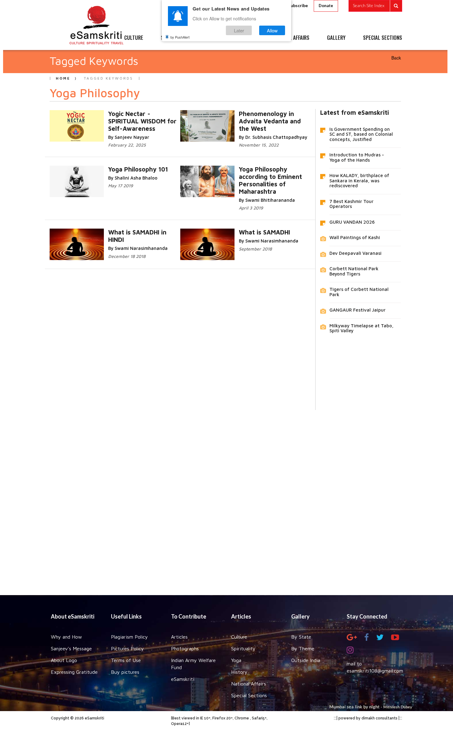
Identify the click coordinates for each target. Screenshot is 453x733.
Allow (272, 30)
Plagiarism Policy (129, 637)
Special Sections (249, 695)
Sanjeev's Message (71, 648)
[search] (375, 6)
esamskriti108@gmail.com (375, 670)
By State (301, 637)
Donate (326, 5)
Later (239, 30)
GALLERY (336, 38)
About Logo (64, 660)
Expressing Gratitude (74, 672)
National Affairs (248, 683)
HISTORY (245, 38)
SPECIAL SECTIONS (382, 38)
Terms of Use (126, 660)
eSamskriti (182, 679)
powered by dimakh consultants (367, 718)
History (239, 672)
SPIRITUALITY (175, 38)
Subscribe (298, 5)
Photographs (185, 648)
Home (63, 78)
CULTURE (133, 38)
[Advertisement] (226, 498)
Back (396, 58)
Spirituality (243, 648)
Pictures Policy (127, 648)
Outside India (305, 660)
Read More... (115, 119)
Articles (179, 637)
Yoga (236, 660)
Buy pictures (125, 672)
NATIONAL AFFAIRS (290, 38)
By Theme (302, 648)
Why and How (66, 637)
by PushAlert (180, 37)
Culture (239, 637)
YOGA (212, 38)
